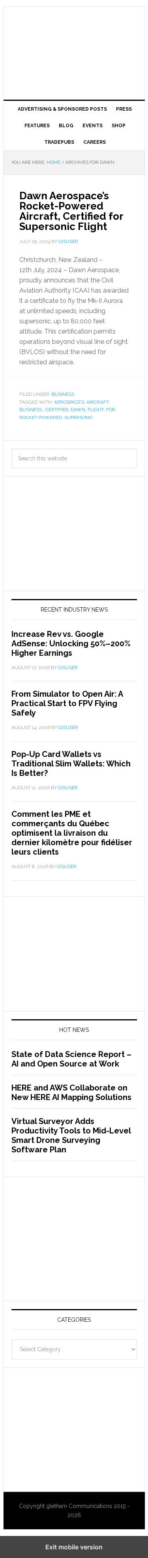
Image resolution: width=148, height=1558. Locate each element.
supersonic (78, 417)
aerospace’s (69, 402)
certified (56, 409)
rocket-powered (40, 417)
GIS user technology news (74, 32)
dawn (78, 409)
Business (63, 394)
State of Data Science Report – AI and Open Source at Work (71, 1059)
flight (96, 409)
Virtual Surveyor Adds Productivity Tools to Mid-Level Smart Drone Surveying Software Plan (71, 1135)
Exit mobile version (74, 1547)
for (110, 409)
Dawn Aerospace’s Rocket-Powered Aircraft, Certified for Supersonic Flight (71, 211)
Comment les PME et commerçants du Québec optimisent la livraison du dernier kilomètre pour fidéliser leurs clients (71, 833)
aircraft (97, 402)
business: (31, 409)
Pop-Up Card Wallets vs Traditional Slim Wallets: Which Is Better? (71, 763)
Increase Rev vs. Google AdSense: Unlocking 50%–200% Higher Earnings (71, 643)
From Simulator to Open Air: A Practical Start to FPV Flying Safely (67, 703)
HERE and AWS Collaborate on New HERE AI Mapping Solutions (71, 1092)
